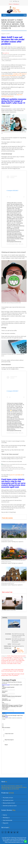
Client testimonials (7, 820)
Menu (4, 15)
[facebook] (11, 1)
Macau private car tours (9, 803)
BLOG (8, 656)
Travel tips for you (17, 657)
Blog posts (5, 823)
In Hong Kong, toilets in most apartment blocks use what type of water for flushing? (12, 670)
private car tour (11, 662)
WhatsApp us (16, 4)
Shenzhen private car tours (10, 805)
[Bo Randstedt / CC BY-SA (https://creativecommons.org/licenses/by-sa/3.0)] (5, 53)
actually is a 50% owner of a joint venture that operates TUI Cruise (13, 74)
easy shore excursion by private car (11, 95)
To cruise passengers (6, 657)
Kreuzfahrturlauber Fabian (12, 244)
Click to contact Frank (7, 592)
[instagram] (14, 1)
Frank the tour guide (11, 659)
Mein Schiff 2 (12, 660)
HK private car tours (8, 797)
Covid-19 (3, 659)
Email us (11, 4)
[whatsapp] (10, 1)
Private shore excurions (7, 518)
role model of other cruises (14, 663)
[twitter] (13, 1)
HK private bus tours (8, 800)
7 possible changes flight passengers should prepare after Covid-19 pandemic (12, 674)
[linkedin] (18, 1)
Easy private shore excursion (18, 656)
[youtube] (16, 1)
